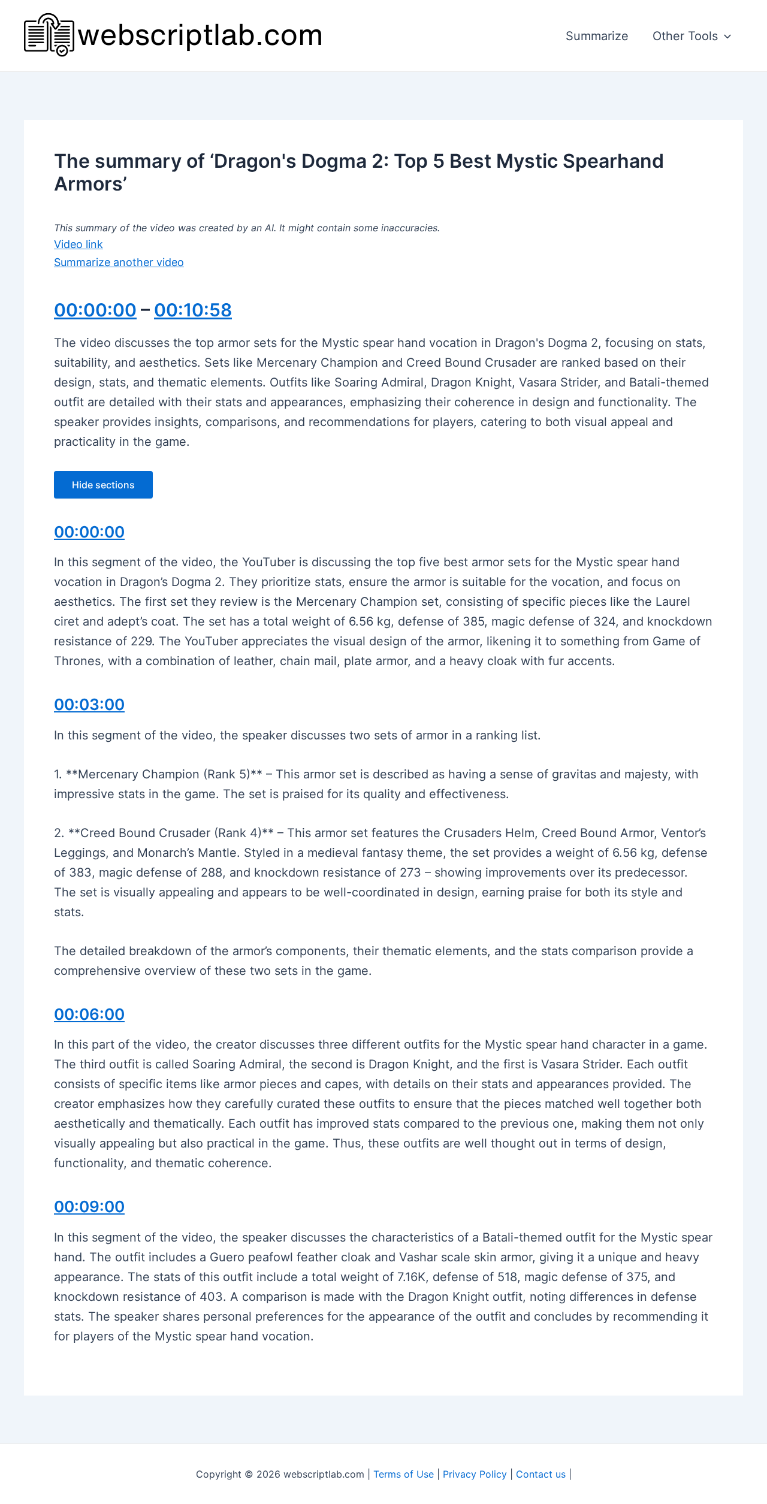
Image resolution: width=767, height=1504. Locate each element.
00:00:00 (95, 310)
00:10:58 (193, 310)
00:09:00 (89, 1206)
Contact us (541, 1474)
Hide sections (103, 485)
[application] (724, 36)
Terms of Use (403, 1474)
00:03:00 (89, 704)
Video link (78, 244)
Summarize (597, 36)
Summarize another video (119, 262)
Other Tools (685, 36)
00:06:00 (89, 1014)
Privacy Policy (475, 1474)
